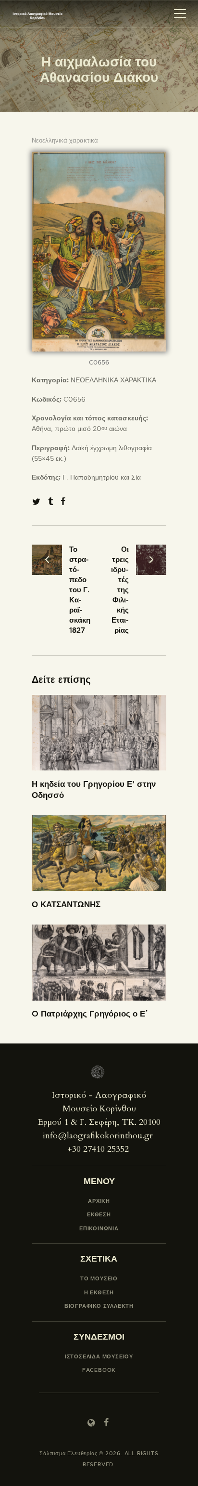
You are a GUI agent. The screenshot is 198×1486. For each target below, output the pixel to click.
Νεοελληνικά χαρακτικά (65, 140)
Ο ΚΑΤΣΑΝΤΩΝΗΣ (66, 904)
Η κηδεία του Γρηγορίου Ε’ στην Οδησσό (94, 789)
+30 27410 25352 (98, 1149)
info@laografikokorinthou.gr (98, 1136)
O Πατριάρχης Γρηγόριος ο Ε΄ (90, 1013)
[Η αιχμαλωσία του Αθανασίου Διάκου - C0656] (99, 157)
